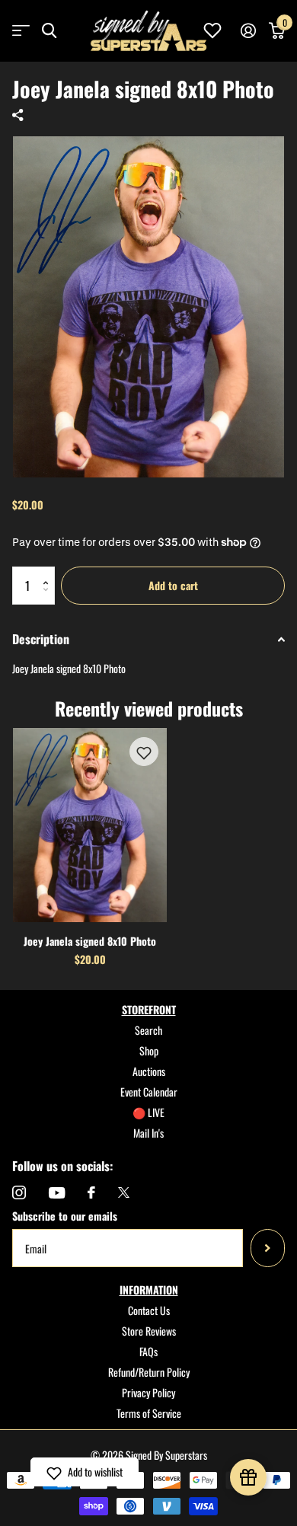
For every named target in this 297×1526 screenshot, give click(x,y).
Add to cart (173, 585)
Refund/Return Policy (149, 1372)
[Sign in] (248, 30)
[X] (123, 1192)
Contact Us (149, 1310)
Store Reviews (149, 1331)
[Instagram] (19, 1192)
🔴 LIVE (148, 1112)
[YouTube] (57, 1193)
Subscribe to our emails (64, 1216)
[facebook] (91, 1192)
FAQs (148, 1351)
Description (40, 639)
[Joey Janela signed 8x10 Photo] (90, 825)
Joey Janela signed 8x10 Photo (90, 941)
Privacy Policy (148, 1392)
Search (148, 1030)
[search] (49, 31)
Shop (148, 1050)
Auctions (149, 1071)
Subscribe (268, 1248)
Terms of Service (149, 1413)
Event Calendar (148, 1092)
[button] (49, 572)
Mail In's (148, 1133)
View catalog (21, 30)
